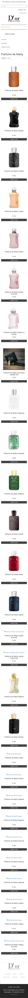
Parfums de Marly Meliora (14, 697)
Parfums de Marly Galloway (14, 413)
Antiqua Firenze (5, 47)
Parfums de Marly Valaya (14, 924)
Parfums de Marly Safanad (14, 882)
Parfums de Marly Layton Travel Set (14, 657)
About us (21, 974)
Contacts (22, 977)
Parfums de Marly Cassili (14, 211)
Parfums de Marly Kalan (14, 574)
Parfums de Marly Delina (14, 252)
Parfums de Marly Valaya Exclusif (14, 946)
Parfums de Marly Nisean (14, 737)
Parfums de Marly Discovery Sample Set (14, 374)
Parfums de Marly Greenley (14, 453)
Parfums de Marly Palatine (14, 799)
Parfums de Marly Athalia (14, 131)
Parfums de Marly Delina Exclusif (14, 293)
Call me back (14, 994)
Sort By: (3, 58)
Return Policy (6, 977)
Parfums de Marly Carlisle (14, 171)
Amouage (4, 43)
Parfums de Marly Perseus (14, 862)
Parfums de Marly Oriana (14, 778)
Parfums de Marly (10, 34)
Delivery (15, 974)
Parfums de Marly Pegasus (14, 820)
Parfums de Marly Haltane (14, 494)
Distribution (15, 977)
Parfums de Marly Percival (14, 841)
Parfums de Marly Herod (14, 534)
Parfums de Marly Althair (14, 90)
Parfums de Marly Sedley (14, 903)
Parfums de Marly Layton (14, 615)
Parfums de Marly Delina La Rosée (14, 333)
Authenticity (7, 974)
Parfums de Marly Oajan (14, 758)
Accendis (3, 39)
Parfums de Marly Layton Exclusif (14, 636)
